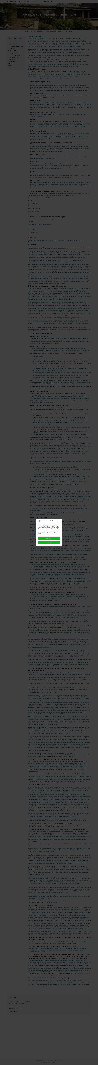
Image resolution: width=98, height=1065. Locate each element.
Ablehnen (49, 542)
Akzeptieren (49, 538)
